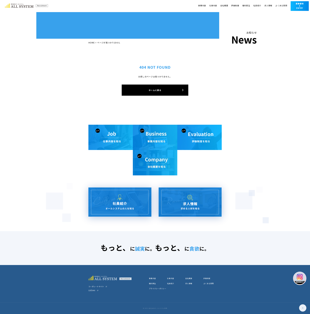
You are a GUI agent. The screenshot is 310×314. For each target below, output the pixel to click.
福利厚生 (246, 5)
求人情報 (268, 5)
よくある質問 (281, 5)
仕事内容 (213, 5)
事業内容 (202, 5)
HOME (91, 42)
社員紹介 (257, 5)
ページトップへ (302, 308)
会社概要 (224, 5)
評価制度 (235, 5)
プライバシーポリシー (157, 288)
